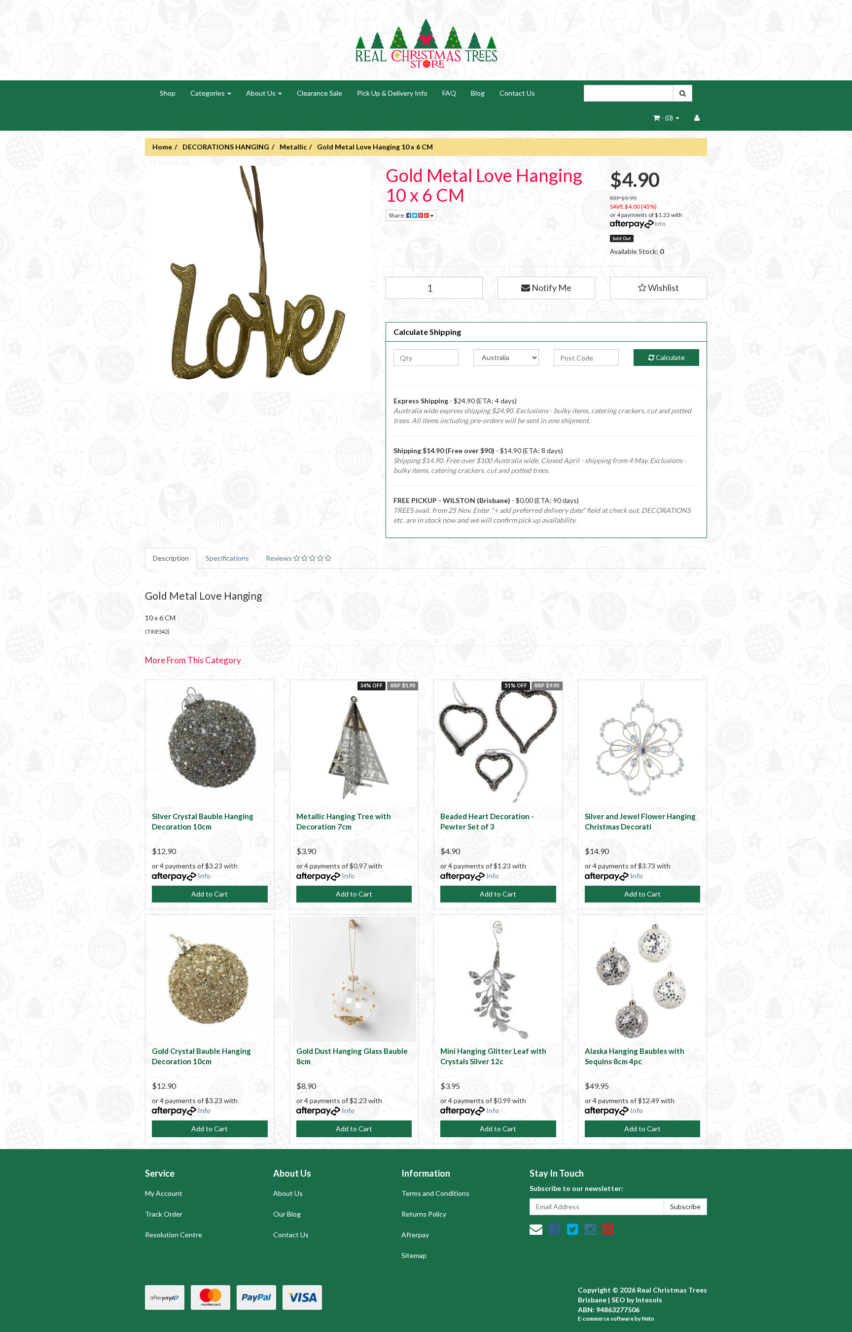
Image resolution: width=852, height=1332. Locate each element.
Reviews (279, 558)
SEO (618, 1300)
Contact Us (517, 93)
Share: (397, 215)
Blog (478, 93)
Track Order (163, 1214)
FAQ (449, 93)
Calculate (669, 357)
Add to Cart (209, 894)
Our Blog (287, 1214)
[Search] (682, 93)
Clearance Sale (319, 93)
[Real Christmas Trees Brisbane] (426, 39)
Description (171, 558)
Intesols (649, 1300)
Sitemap (413, 1255)
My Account (163, 1193)
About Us (261, 93)
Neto (648, 1318)
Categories (208, 93)
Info (660, 223)
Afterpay (415, 1234)
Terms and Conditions (435, 1193)
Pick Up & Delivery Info (392, 93)
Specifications (227, 558)
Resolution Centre (173, 1234)
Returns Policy (423, 1214)
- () (667, 117)
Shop (168, 93)
